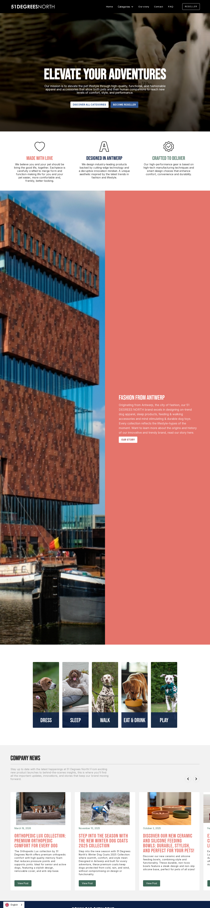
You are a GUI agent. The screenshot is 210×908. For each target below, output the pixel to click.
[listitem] (40, 841)
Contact (158, 6)
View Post (23, 883)
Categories (124, 6)
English (14, 905)
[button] (125, 6)
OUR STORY (128, 439)
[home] (33, 6)
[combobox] (13, 905)
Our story (143, 6)
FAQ (170, 6)
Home (109, 6)
